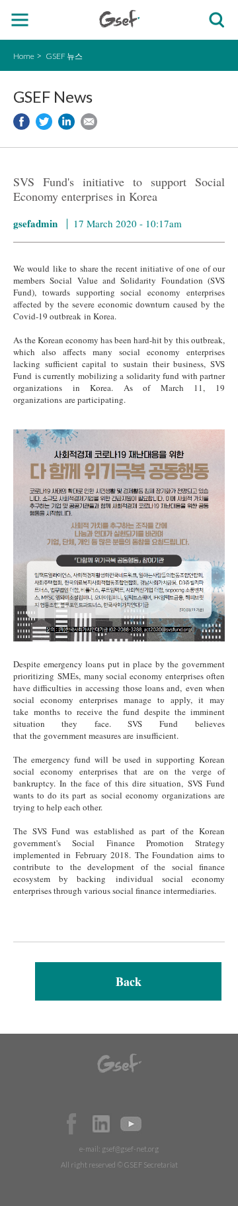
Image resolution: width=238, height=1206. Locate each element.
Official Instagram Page (160, 1123)
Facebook (71, 1123)
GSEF (119, 19)
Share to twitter (44, 121)
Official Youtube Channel (130, 1123)
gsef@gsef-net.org (130, 1148)
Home (23, 56)
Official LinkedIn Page (101, 1123)
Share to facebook (21, 121)
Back (128, 981)
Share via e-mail (89, 121)
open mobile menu (20, 20)
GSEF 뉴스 (64, 56)
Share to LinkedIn (66, 121)
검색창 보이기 (216, 20)
